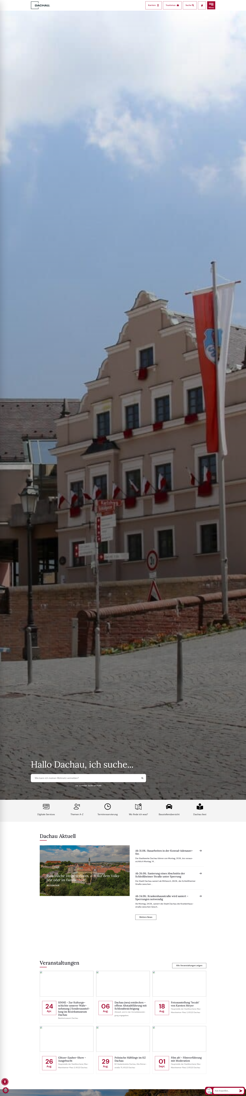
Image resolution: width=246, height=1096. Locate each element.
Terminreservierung (108, 814)
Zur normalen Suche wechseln (88, 785)
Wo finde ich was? (138, 814)
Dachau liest (199, 814)
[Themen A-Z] (77, 806)
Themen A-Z (76, 814)
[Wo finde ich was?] (138, 806)
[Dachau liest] (200, 806)
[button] (211, 5)
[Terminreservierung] (107, 806)
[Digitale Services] (46, 806)
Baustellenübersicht (169, 814)
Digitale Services (46, 814)
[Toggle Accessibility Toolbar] (5, 1081)
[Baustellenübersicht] (169, 806)
